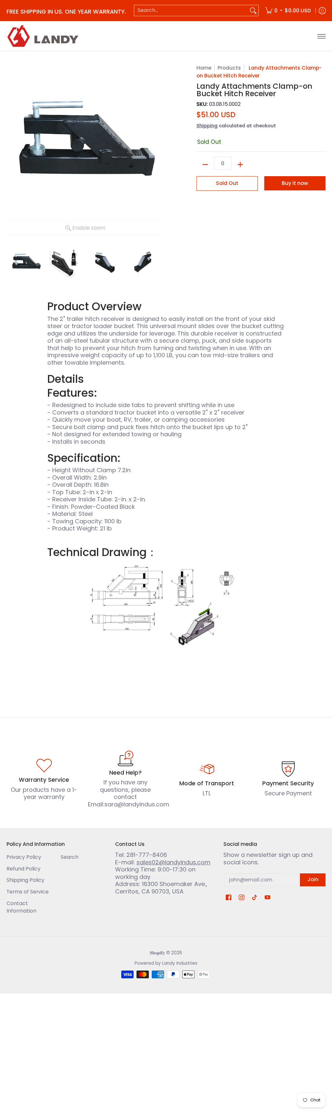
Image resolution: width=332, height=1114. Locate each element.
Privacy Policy (23, 857)
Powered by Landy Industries (166, 963)
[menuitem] (288, 10)
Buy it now (295, 183)
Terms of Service (27, 891)
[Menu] (321, 36)
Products (229, 68)
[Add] (240, 164)
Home (203, 68)
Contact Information (21, 907)
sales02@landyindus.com (173, 862)
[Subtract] (205, 164)
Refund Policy (23, 868)
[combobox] (191, 10)
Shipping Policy (25, 880)
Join (312, 879)
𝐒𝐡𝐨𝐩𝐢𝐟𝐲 (157, 953)
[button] (228, 898)
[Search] (253, 10)
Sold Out (227, 183)
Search (69, 857)
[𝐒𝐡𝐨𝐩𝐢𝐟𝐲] (43, 36)
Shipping (207, 125)
